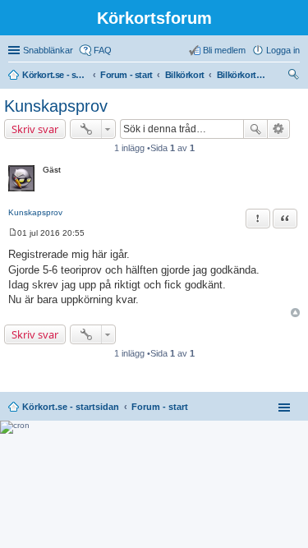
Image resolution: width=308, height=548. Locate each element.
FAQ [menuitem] (103, 50)
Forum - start (159, 407)
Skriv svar (34, 129)
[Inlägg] (12, 232)
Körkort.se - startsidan (70, 407)
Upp (295, 312)
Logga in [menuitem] (283, 50)
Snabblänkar (48, 50)
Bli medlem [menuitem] (224, 50)
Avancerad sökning (279, 129)
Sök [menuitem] (295, 76)
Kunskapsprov (56, 106)
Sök (255, 129)
